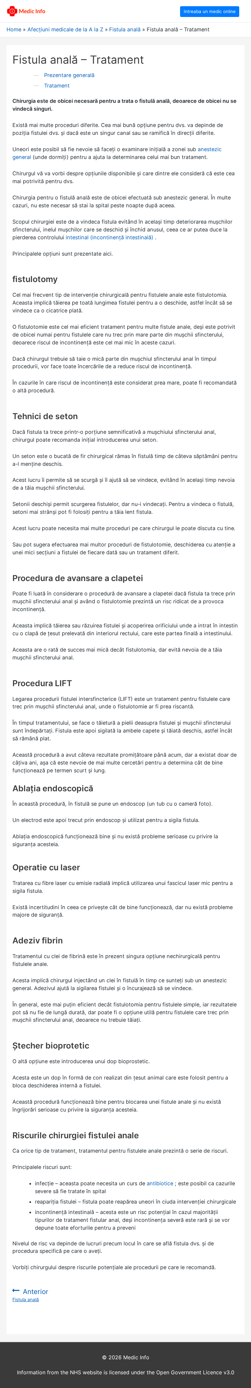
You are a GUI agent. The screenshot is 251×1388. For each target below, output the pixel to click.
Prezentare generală (69, 75)
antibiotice (160, 1183)
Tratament (57, 85)
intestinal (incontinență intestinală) (109, 237)
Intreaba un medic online (210, 11)
